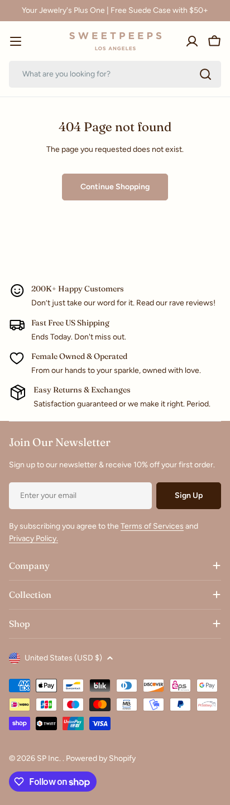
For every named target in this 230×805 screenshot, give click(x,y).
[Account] (192, 41)
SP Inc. (50, 758)
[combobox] (115, 74)
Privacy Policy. (33, 538)
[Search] (205, 74)
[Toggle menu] (15, 41)
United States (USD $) (63, 658)
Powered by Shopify (101, 758)
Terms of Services (152, 526)
